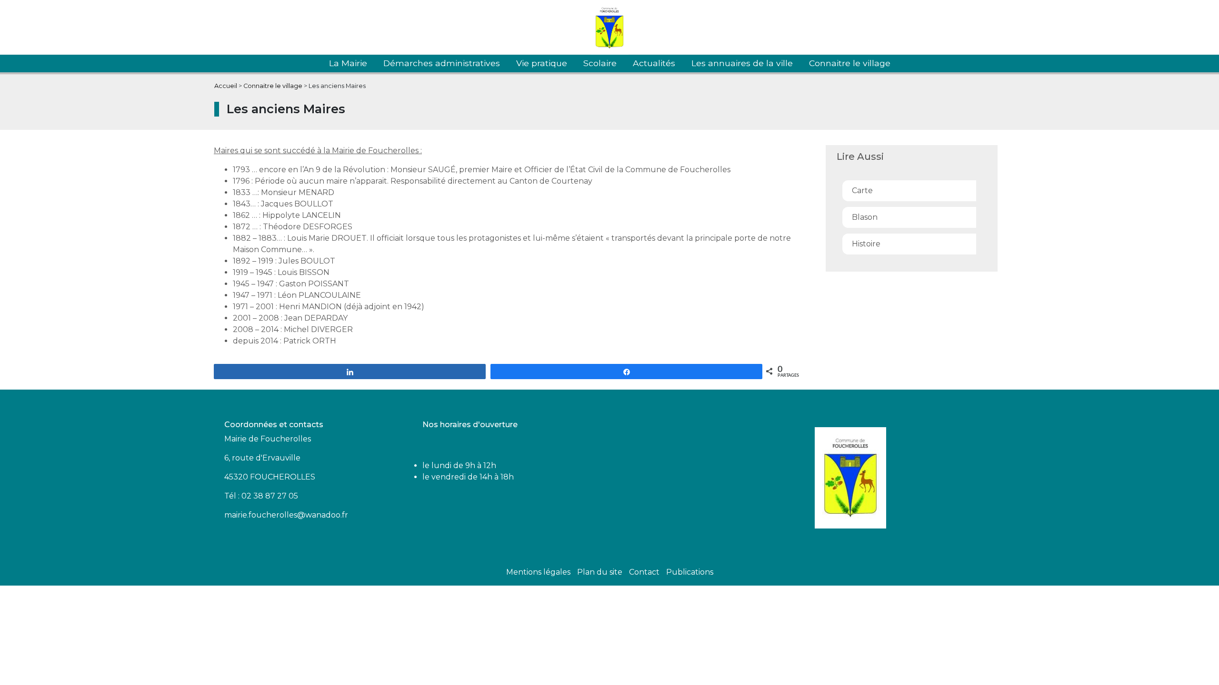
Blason (865, 217)
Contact (644, 572)
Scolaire (600, 63)
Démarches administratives (441, 63)
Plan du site (599, 572)
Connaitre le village (849, 63)
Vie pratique (541, 63)
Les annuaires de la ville (742, 63)
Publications (689, 572)
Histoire (866, 243)
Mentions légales (538, 572)
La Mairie (348, 63)
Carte (862, 190)
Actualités (654, 63)
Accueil (225, 85)
